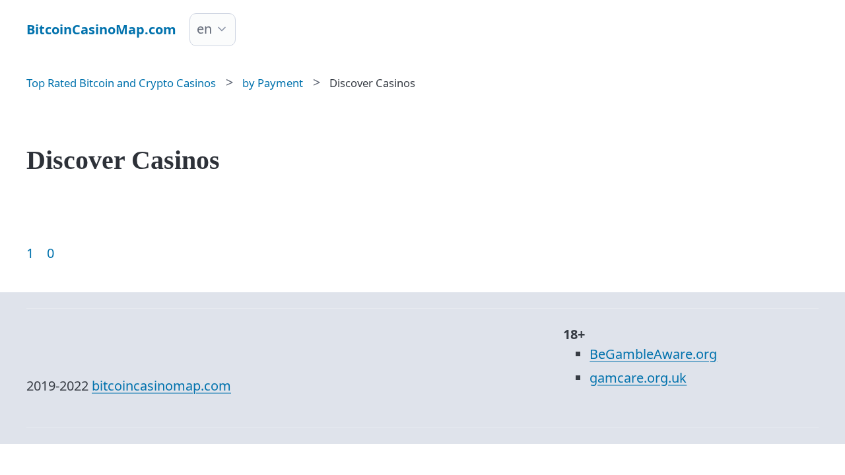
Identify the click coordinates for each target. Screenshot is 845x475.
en (204, 29)
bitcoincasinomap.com (161, 386)
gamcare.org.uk (638, 378)
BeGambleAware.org (653, 354)
